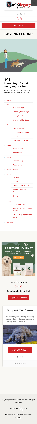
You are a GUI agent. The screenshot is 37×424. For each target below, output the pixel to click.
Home (9, 100)
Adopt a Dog (18, 149)
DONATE (19, 26)
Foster (9, 158)
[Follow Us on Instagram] (20, 18)
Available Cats (18, 128)
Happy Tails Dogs (19, 116)
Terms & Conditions (24, 415)
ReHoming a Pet (19, 204)
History (15, 181)
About (9, 174)
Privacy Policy (10, 415)
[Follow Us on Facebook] (17, 18)
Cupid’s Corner (12, 170)
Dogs (9, 104)
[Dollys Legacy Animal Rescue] (18, 4)
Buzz (25, 408)
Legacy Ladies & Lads (21, 185)
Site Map (18, 418)
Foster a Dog (18, 161)
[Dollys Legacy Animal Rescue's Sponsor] (18, 259)
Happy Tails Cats (19, 136)
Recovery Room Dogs (21, 112)
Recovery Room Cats (21, 132)
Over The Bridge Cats (21, 140)
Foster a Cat (17, 165)
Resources (10, 201)
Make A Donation (20, 298)
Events (15, 196)
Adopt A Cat (17, 153)
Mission (16, 177)
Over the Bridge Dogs (21, 120)
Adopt (9, 145)
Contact (10, 222)
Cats (8, 125)
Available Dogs (18, 108)
